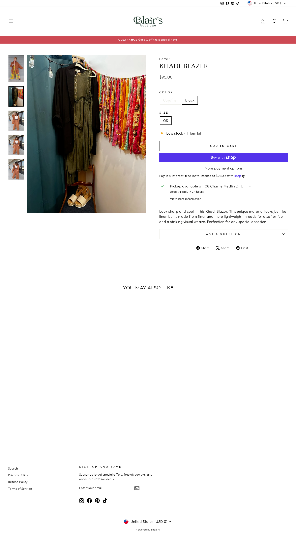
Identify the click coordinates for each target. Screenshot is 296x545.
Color (166, 92)
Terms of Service (20, 489)
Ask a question (223, 234)
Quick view (41, 414)
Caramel (170, 100)
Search (13, 468)
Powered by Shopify (148, 529)
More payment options (224, 168)
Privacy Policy (18, 475)
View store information (185, 199)
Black (190, 100)
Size (163, 112)
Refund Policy (18, 482)
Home (163, 59)
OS (165, 120)
